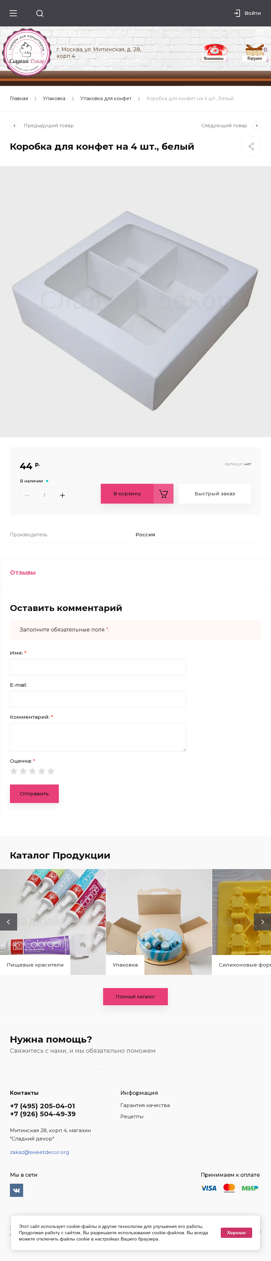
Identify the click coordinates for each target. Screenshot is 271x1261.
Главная (19, 98)
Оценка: (22, 761)
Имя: (18, 653)
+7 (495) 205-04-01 (42, 1106)
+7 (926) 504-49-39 (43, 1114)
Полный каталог (135, 997)
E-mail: (18, 685)
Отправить (34, 793)
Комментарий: (31, 717)
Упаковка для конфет (106, 98)
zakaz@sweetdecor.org (39, 1152)
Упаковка (54, 98)
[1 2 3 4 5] (135, 771)
